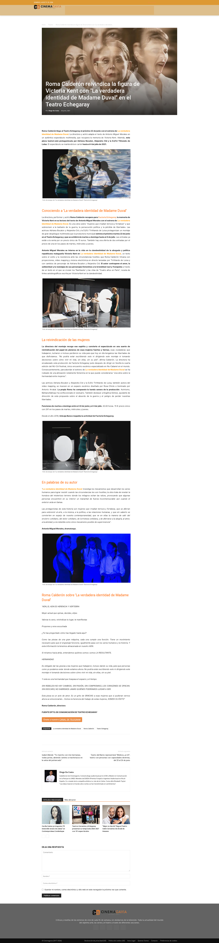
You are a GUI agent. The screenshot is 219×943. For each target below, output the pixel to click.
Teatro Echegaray (102, 729)
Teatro (50, 25)
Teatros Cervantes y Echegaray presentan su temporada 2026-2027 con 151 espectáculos (85, 828)
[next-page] (47, 836)
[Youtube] (123, 927)
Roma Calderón (89, 729)
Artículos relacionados (52, 800)
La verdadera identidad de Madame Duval (67, 729)
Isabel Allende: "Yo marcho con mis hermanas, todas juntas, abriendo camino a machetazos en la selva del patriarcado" (62, 757)
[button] (166, 2)
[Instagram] (61, 788)
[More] (73, 122)
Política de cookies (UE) (117, 941)
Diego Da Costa (54, 111)
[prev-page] (43, 836)
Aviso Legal (131, 941)
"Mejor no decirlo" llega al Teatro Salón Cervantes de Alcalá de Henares (114, 828)
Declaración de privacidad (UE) (95, 941)
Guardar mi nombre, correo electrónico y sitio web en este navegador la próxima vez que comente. (85, 889)
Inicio (43, 25)
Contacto (154, 941)
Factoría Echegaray (107, 217)
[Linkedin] (56, 122)
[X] (50, 122)
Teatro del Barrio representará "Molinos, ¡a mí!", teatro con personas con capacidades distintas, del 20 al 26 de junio (110, 757)
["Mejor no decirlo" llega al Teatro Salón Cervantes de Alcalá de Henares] (116, 814)
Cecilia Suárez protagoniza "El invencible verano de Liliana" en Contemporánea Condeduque (53, 828)
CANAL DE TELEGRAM (70, 719)
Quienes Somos (143, 941)
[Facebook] (44, 122)
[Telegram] (61, 122)
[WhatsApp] (67, 122)
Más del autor (70, 800)
